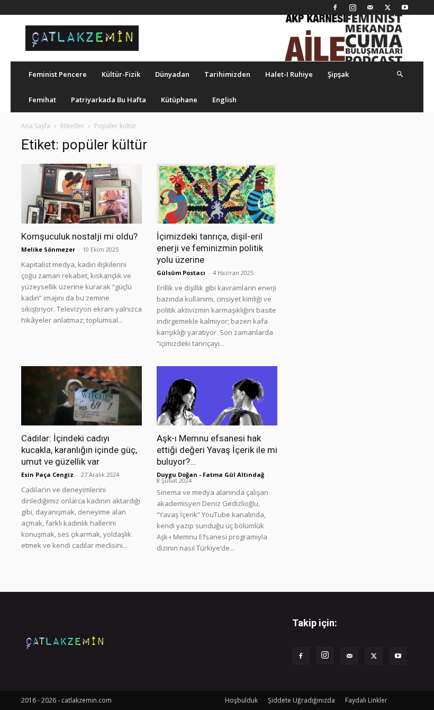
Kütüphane (179, 99)
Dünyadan (172, 74)
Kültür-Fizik (121, 74)
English (224, 99)
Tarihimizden (227, 74)
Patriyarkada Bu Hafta (108, 99)
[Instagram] (352, 7)
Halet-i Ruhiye (289, 74)
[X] (387, 7)
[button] (400, 74)
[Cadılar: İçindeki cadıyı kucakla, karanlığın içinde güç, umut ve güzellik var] (81, 396)
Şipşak (338, 74)
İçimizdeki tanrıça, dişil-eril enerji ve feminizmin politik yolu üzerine (210, 248)
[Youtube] (405, 7)
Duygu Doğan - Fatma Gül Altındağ (210, 474)
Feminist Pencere (58, 74)
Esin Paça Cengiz (47, 474)
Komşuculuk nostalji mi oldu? (79, 236)
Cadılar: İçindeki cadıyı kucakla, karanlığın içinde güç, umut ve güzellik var (79, 450)
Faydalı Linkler (366, 700)
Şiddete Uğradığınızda (301, 700)
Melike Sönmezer (48, 249)
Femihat (42, 99)
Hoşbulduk (241, 700)
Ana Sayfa (35, 125)
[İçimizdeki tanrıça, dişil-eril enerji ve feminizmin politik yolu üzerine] (217, 194)
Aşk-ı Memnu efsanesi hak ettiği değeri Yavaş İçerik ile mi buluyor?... (217, 450)
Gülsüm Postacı (181, 273)
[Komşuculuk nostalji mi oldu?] (81, 194)
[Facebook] (335, 7)
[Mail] (370, 7)
